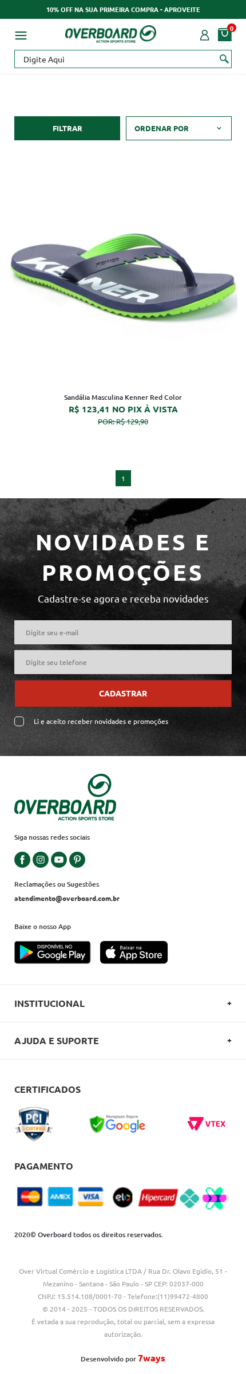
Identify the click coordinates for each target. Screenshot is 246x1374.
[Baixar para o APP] (57, 953)
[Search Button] (224, 58)
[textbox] (123, 59)
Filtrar (67, 128)
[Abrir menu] (20, 34)
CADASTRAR (123, 693)
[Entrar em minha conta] (204, 34)
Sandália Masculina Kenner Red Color (123, 397)
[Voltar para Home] (111, 32)
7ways (151, 1358)
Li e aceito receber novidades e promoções (101, 721)
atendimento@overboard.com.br (67, 898)
